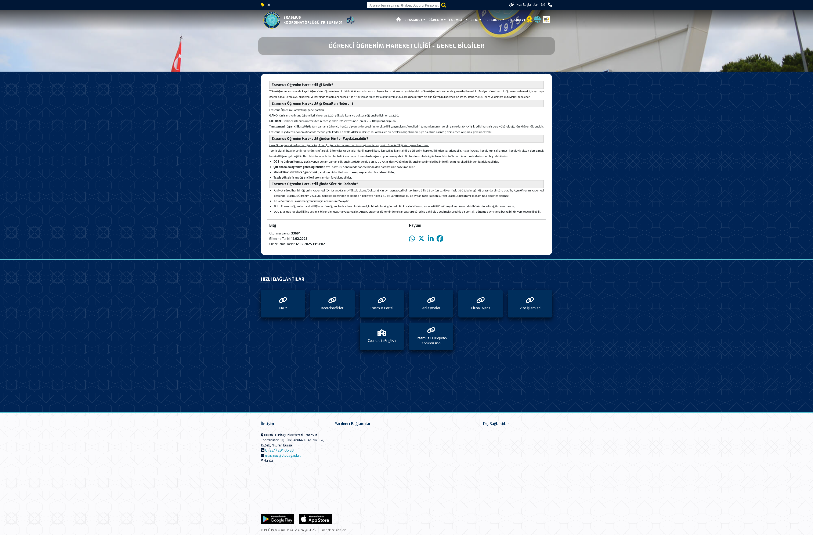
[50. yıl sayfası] (351, 20)
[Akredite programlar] (529, 20)
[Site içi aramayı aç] (443, 5)
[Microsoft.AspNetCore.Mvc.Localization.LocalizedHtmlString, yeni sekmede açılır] (277, 518)
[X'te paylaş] (421, 239)
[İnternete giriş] (537, 20)
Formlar (457, 20)
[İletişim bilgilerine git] (550, 5)
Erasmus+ (414, 20)
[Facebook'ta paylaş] (440, 239)
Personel (493, 20)
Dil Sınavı (516, 20)
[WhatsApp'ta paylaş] (412, 239)
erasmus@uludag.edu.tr (283, 455)
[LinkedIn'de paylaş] (431, 239)
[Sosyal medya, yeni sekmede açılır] (543, 5)
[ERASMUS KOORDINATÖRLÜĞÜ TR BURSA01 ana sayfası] (271, 20)
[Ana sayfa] (398, 20)
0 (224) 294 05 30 (279, 450)
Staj (475, 20)
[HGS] (546, 19)
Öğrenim (436, 20)
